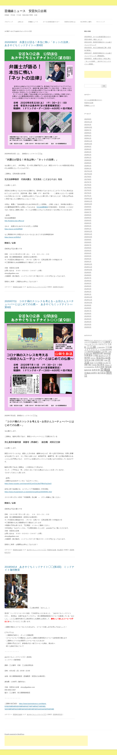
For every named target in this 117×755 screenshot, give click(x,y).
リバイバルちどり (99, 344)
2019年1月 (87, 157)
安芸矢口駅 (89, 360)
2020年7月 (87, 130)
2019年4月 (87, 149)
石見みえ (107, 365)
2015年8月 (87, 242)
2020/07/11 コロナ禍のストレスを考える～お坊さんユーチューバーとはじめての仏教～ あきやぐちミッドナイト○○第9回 (39, 304)
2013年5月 (87, 316)
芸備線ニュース (33, 22)
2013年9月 (87, 305)
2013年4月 (87, 319)
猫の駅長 (100, 365)
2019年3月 (87, 152)
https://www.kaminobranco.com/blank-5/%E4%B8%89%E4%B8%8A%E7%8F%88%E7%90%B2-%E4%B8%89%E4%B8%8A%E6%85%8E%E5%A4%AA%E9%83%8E (29, 706)
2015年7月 (87, 245)
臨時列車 (87, 370)
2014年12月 (88, 264)
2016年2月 (87, 226)
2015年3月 (87, 256)
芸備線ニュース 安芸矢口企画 (26, 11)
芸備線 (105, 369)
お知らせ (20, 22)
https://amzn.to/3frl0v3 (13, 237)
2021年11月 (88, 122)
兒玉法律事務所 (42, 207)
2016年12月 (88, 198)
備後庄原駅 (89, 353)
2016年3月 (87, 223)
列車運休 (88, 355)
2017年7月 (87, 182)
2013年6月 (87, 313)
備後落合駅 (98, 353)
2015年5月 (87, 250)
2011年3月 (87, 324)
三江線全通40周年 (106, 350)
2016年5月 (87, 218)
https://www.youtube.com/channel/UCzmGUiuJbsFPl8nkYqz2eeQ (28, 483)
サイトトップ (100, 22)
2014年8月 (87, 275)
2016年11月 (88, 201)
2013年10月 (88, 302)
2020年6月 (87, 133)
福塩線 (108, 367)
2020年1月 (87, 138)
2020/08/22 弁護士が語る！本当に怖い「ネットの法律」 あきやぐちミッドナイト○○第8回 (39, 44)
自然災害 (96, 370)
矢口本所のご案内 (85, 22)
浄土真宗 (60, 550)
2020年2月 (87, 135)
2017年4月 (87, 187)
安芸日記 (93, 358)
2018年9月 (87, 160)
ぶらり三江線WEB (90, 342)
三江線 (91, 347)
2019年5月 (87, 146)
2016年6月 (87, 215)
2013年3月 (87, 322)
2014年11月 (88, 267)
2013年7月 (87, 311)
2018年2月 (87, 166)
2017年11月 (88, 171)
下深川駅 (104, 352)
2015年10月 (88, 237)
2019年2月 (87, 155)
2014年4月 (87, 286)
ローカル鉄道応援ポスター (51, 22)
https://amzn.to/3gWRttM (14, 229)
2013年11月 (88, 300)
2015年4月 (87, 253)
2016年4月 (87, 220)
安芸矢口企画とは (69, 22)
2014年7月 (87, 278)
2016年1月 (87, 228)
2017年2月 (87, 193)
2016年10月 (88, 204)
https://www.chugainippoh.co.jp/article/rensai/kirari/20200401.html (28, 492)
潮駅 (89, 365)
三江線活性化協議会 (92, 352)
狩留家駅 (94, 365)
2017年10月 (88, 174)
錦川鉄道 (102, 373)
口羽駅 (95, 355)
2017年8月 (87, 179)
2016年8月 (87, 209)
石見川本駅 (100, 367)
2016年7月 (87, 212)
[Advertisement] (97, 74)
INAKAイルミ (88, 340)
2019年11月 (88, 141)
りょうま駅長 (104, 342)
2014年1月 (87, 294)
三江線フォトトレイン (98, 348)
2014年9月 (87, 272)
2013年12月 (88, 297)
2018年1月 (87, 168)
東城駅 (92, 363)
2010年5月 (87, 327)
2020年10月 (88, 127)
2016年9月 (87, 207)
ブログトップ (9, 22)
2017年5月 (87, 185)
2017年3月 (87, 190)
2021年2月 (87, 124)
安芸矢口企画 (17, 287)
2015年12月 (88, 231)
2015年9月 (87, 239)
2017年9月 (87, 176)
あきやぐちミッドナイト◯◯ (36, 287)
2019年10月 (88, 144)
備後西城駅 (107, 353)
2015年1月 (87, 261)
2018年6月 (87, 163)
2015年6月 (87, 248)
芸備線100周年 (90, 373)
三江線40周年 (100, 347)
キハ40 (89, 344)
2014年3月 (87, 289)
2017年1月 (87, 196)
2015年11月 (88, 234)
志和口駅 (99, 360)
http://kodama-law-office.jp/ (14, 221)
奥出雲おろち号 (103, 355)
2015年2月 (87, 259)
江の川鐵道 (98, 363)
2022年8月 (87, 119)
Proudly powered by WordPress (14, 734)
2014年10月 (88, 270)
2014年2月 (87, 291)
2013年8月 (87, 308)
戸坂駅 (106, 360)
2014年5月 (87, 283)
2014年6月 (87, 281)
